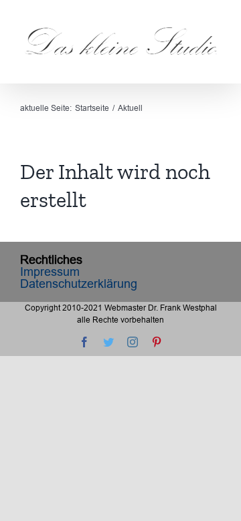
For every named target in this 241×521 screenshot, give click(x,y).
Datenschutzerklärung (78, 284)
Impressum (50, 272)
